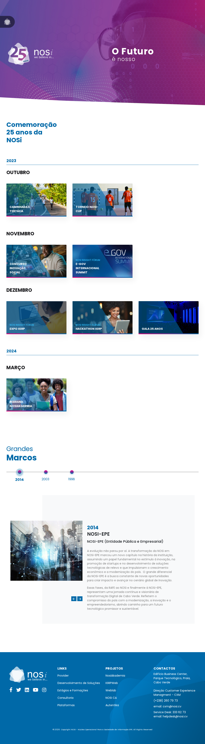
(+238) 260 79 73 (166, 701)
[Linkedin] (27, 690)
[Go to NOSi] (7, 22)
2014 (19, 479)
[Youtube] (36, 690)
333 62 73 (179, 712)
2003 (45, 479)
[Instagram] (44, 690)
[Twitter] (19, 690)
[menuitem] (78, 675)
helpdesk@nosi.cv (175, 716)
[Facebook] (11, 690)
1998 (71, 479)
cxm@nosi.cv (172, 706)
